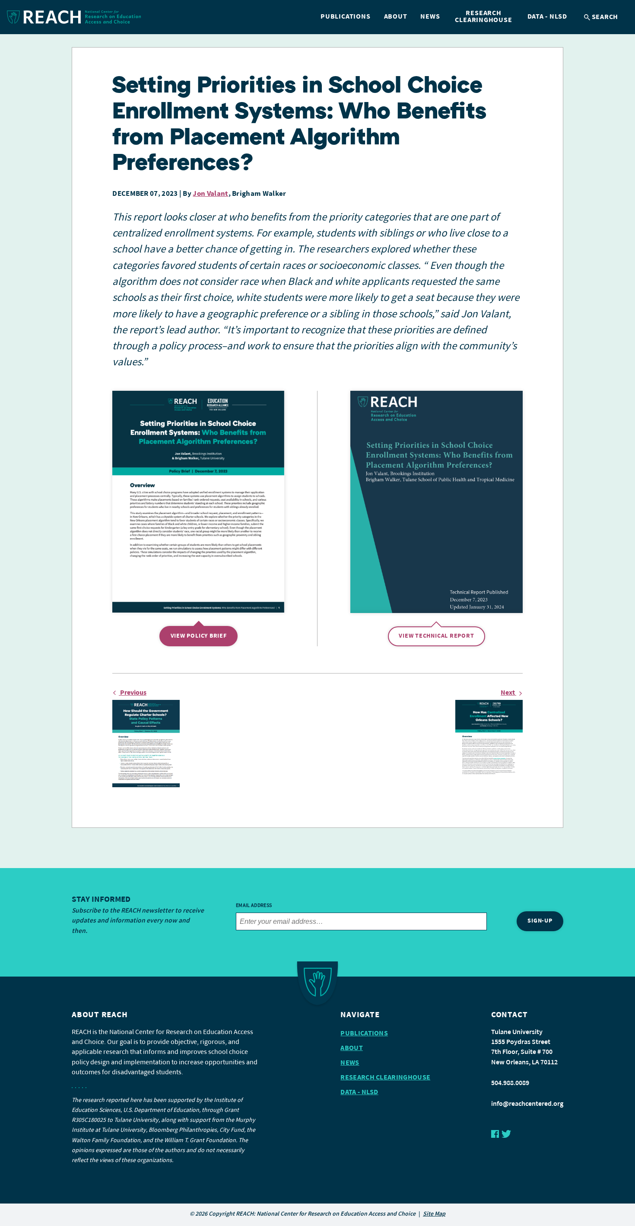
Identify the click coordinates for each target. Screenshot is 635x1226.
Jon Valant (210, 194)
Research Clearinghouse (483, 17)
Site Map (434, 1214)
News (430, 16)
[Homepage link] (74, 17)
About (395, 16)
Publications (345, 16)
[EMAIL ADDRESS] (361, 921)
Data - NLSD (547, 16)
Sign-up (539, 921)
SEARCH (604, 17)
